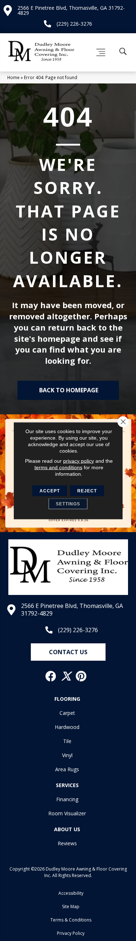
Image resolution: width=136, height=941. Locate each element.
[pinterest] (81, 676)
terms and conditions (58, 467)
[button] (68, 652)
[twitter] (66, 676)
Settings (68, 503)
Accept (50, 490)
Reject (87, 490)
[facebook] (51, 676)
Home (13, 77)
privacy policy (78, 460)
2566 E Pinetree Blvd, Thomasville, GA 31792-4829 (71, 10)
